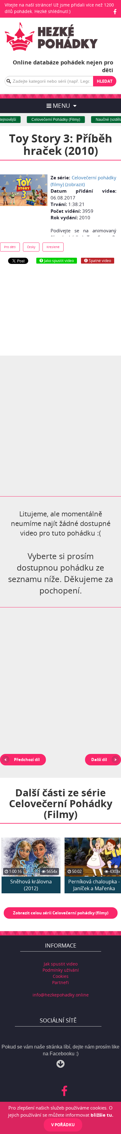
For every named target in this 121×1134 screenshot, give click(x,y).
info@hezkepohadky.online (61, 995)
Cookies (61, 976)
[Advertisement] (60, 309)
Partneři (60, 982)
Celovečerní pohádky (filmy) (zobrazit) (84, 180)
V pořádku (63, 1124)
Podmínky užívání (61, 970)
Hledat (105, 81)
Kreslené (53, 247)
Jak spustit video (61, 964)
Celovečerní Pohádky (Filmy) (52, 119)
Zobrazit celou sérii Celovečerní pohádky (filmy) (60, 913)
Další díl (99, 759)
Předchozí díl (27, 759)
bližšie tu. (102, 1115)
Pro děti (10, 247)
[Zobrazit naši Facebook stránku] (114, 11)
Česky (31, 247)
